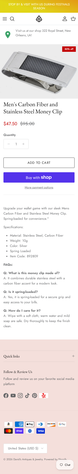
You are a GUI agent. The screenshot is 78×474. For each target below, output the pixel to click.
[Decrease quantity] (7, 144)
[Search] (14, 19)
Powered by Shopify (55, 459)
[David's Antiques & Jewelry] (39, 19)
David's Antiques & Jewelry (27, 459)
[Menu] (5, 19)
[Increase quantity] (24, 144)
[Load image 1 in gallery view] (39, 71)
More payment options (39, 187)
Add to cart (39, 162)
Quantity (9, 135)
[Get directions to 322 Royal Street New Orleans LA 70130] (7, 34)
